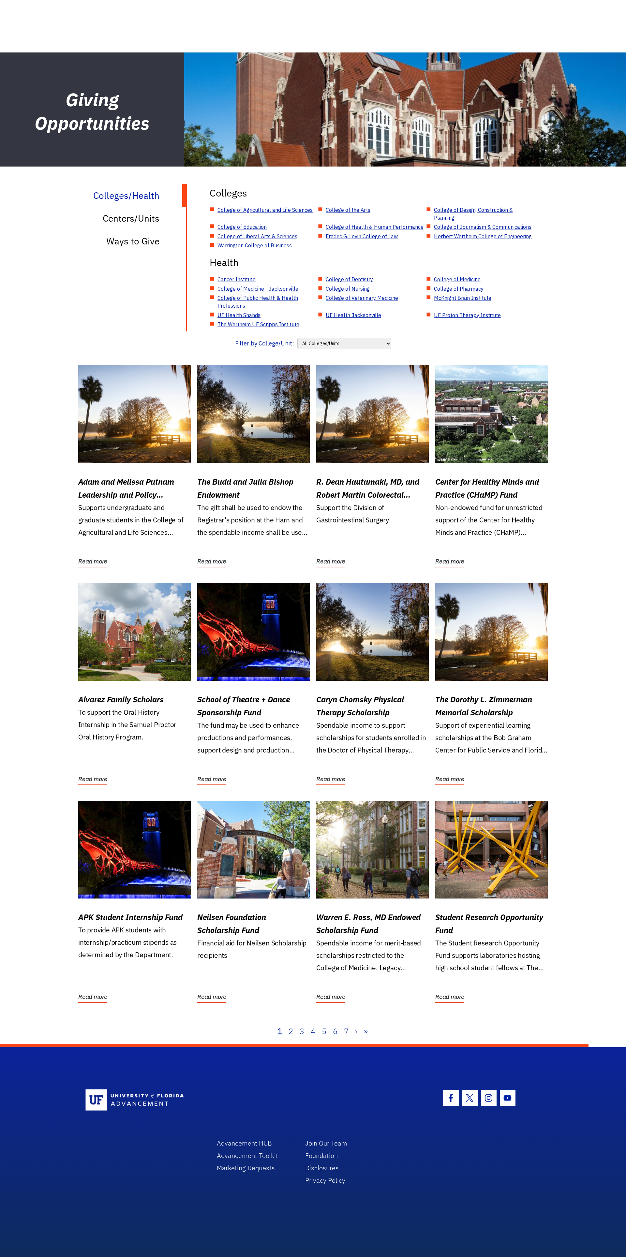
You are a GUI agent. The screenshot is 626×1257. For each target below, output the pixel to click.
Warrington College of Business (254, 245)
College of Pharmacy (459, 288)
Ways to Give (132, 241)
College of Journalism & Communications (482, 227)
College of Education (242, 227)
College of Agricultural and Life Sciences (265, 210)
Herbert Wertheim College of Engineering (483, 236)
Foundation (321, 1155)
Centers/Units (131, 218)
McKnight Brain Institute (462, 298)
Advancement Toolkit (247, 1155)
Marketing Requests (246, 1167)
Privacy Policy (325, 1180)
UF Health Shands (239, 315)
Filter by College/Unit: (264, 343)
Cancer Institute (236, 279)
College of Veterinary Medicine (362, 298)
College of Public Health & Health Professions (257, 302)
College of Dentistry (349, 279)
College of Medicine (457, 279)
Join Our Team (326, 1143)
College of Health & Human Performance (375, 227)
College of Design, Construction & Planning (473, 214)
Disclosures (322, 1167)
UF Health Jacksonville (353, 315)
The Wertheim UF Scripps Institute (258, 324)
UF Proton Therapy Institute (467, 315)
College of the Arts (348, 210)
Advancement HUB (244, 1143)
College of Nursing (348, 288)
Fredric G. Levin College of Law (362, 236)
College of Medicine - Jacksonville (257, 288)
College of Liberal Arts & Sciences (257, 236)
